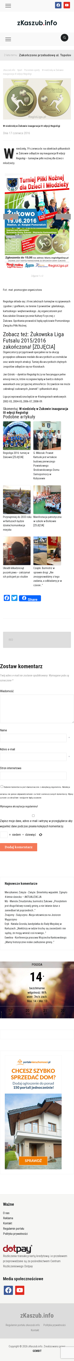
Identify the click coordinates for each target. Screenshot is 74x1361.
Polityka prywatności (15, 1234)
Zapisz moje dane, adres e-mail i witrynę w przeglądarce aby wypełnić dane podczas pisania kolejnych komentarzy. (36, 823)
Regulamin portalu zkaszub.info (23, 1325)
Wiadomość (7, 691)
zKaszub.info (37, 1315)
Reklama (8, 1218)
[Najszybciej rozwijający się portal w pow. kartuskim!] (37, 22)
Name (3, 730)
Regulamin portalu (13, 1228)
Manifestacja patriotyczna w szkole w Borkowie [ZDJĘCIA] (47, 521)
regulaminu (56, 787)
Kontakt (7, 1223)
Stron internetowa (10, 768)
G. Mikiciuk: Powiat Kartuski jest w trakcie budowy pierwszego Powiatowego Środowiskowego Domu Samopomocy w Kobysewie (46, 465)
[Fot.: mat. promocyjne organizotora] (37, 220)
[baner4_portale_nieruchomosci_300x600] (33, 1112)
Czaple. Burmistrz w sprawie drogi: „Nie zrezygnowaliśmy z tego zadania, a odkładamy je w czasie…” (47, 577)
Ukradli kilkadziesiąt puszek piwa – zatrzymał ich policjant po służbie (16, 572)
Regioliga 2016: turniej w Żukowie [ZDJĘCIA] (16, 455)
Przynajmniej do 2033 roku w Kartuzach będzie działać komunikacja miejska (17, 523)
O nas (6, 1213)
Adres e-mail (7, 749)
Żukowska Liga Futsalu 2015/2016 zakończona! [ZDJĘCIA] (33, 340)
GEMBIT (37, 1350)
